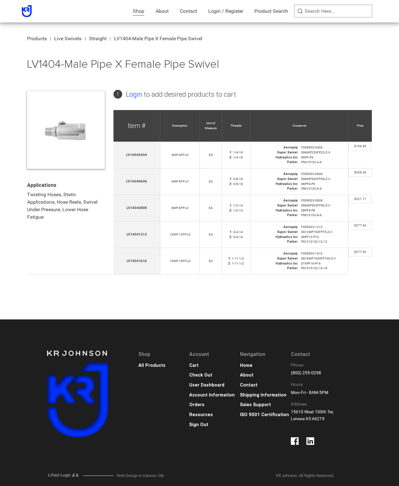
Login (134, 94)
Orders (196, 404)
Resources (201, 414)
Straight (98, 38)
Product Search (271, 11)
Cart (194, 365)
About (162, 11)
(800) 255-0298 (306, 373)
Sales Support (255, 404)
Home (246, 365)
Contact (188, 11)
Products (37, 38)
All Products (152, 365)
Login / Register (225, 11)
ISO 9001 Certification (264, 414)
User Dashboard (206, 385)
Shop (138, 11)
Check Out (200, 375)
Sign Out (198, 424)
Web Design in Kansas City (140, 475)
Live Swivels (67, 38)
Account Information (212, 395)
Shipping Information (263, 395)
